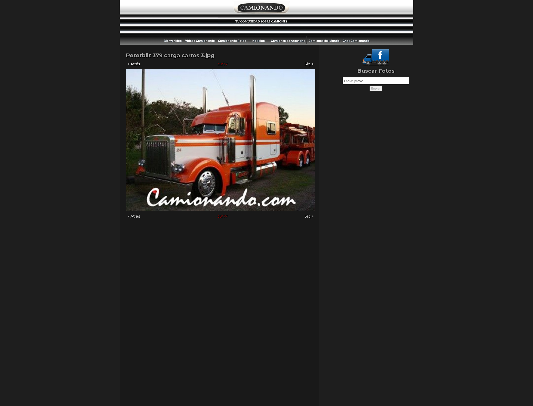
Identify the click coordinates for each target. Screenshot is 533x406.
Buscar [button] (375, 88)
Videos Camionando (200, 41)
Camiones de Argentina (288, 41)
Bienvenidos (173, 41)
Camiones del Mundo (324, 41)
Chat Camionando (356, 41)
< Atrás (133, 64)
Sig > (309, 64)
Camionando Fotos (232, 41)
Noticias (258, 41)
